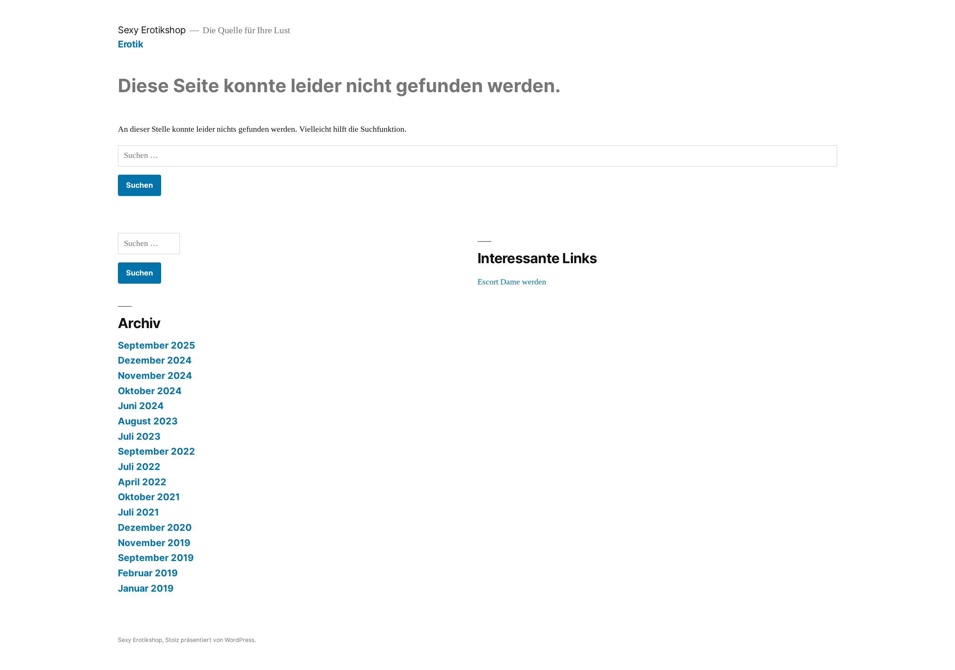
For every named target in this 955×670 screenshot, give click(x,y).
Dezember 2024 (155, 360)
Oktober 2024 (150, 390)
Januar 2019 (145, 588)
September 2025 (156, 345)
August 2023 (148, 421)
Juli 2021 (138, 512)
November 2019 (154, 542)
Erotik (130, 44)
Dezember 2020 (155, 527)
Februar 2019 (148, 573)
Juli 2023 (139, 436)
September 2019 (156, 557)
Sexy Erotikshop (152, 29)
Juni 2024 (141, 405)
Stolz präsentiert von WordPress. (210, 639)
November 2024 (155, 375)
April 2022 (142, 481)
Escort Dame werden (512, 282)
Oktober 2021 (149, 496)
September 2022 (156, 451)
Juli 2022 (139, 466)
